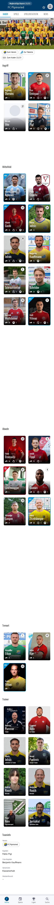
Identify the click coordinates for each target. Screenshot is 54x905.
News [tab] (46, 14)
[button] (27, 52)
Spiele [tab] (16, 14)
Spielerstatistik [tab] (31, 14)
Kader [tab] (5, 14)
